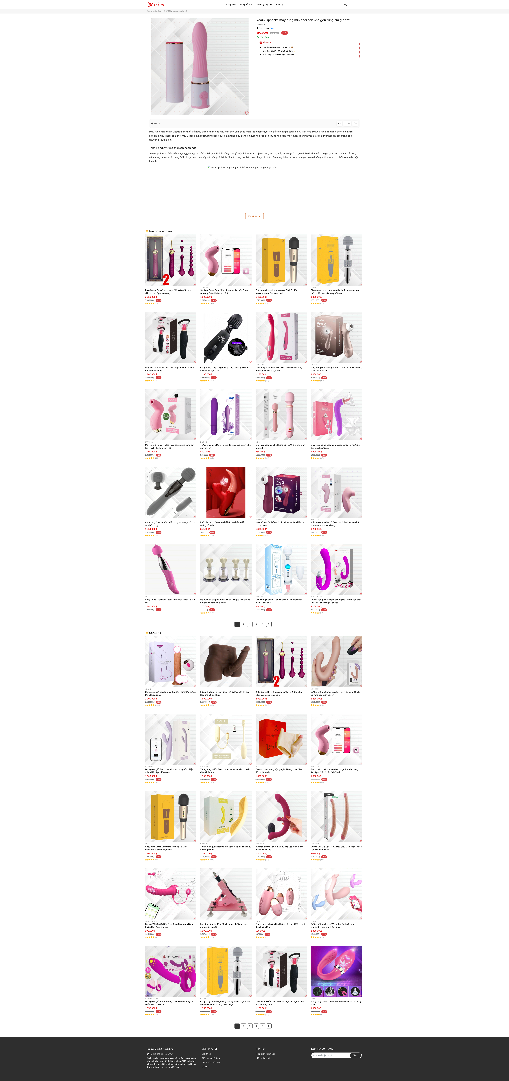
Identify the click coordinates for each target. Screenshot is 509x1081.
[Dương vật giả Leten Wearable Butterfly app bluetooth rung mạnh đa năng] (336, 894)
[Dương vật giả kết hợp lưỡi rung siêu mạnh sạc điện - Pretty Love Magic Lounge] (336, 569)
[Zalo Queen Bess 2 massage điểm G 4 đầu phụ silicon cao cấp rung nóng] (170, 260)
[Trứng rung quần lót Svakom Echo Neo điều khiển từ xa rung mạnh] (225, 816)
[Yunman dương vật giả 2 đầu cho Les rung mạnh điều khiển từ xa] (281, 816)
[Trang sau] (269, 624)
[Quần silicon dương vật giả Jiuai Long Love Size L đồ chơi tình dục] (281, 739)
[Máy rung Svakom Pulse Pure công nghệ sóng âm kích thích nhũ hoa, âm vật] (170, 414)
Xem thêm (253, 216)
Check (356, 1055)
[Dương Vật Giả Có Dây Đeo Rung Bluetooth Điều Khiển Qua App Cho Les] (170, 894)
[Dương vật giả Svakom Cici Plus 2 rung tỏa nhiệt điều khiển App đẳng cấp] (170, 739)
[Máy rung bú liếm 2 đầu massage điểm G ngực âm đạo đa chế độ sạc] (336, 414)
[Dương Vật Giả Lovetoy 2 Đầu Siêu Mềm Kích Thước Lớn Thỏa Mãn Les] (336, 816)
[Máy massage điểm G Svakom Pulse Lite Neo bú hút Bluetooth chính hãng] (336, 492)
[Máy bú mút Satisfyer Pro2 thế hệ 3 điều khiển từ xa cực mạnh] (281, 492)
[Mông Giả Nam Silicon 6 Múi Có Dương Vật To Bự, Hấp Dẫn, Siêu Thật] (225, 661)
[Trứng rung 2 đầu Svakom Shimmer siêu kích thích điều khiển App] (225, 739)
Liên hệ (205, 1066)
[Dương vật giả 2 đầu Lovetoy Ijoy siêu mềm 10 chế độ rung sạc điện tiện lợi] (336, 661)
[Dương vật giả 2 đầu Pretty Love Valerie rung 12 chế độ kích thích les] (170, 971)
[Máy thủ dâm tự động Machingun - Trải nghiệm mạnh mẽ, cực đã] (225, 894)
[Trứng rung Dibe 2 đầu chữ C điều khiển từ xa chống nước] (336, 971)
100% (347, 123)
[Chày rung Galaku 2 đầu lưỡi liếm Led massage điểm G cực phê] (281, 569)
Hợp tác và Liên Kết (265, 1054)
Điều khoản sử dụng (211, 1058)
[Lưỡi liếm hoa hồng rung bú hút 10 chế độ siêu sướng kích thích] (225, 492)
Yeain (272, 28)
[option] (200, 66)
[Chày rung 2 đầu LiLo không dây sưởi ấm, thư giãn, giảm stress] (281, 414)
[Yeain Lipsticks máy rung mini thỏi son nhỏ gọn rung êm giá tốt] (200, 66)
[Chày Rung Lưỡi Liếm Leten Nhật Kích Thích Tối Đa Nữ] (170, 569)
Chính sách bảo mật (211, 1062)
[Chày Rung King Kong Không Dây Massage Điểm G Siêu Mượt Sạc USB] (225, 337)
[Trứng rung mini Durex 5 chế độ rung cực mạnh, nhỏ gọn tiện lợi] (225, 414)
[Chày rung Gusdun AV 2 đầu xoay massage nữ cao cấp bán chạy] (170, 492)
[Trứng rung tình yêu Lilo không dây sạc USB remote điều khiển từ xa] (281, 894)
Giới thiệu (206, 1054)
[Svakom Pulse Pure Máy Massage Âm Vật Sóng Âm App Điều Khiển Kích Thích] (225, 260)
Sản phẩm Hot (263, 1058)
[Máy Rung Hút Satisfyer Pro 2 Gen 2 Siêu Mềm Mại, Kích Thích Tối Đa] (336, 337)
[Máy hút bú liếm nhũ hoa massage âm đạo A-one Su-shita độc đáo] (170, 337)
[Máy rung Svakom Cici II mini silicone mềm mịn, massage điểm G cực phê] (281, 337)
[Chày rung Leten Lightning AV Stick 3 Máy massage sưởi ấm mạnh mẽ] (281, 260)
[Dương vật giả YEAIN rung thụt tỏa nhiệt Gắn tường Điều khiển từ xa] (170, 661)
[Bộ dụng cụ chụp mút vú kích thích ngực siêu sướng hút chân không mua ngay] (225, 569)
